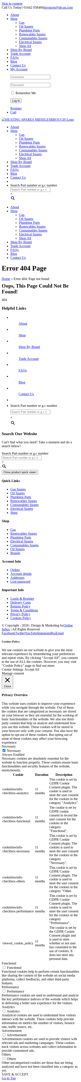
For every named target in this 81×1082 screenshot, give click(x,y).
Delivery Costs (20, 602)
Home (6, 279)
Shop (22, 335)
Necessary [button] (9, 746)
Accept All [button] (31, 669)
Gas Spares (18, 489)
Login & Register (22, 598)
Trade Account (29, 359)
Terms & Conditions (24, 610)
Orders (15, 570)
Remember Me (25, 93)
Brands (15, 553)
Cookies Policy (20, 618)
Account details (21, 574)
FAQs (23, 370)
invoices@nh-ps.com (58, 7)
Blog (22, 382)
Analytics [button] (8, 1007)
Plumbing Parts (20, 497)
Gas (13, 529)
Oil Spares (17, 493)
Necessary (14, 751)
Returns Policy (20, 606)
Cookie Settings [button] (12, 669)
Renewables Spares (23, 501)
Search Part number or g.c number (33, 185)
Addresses (17, 577)
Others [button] (6, 1054)
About (23, 323)
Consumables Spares (24, 505)
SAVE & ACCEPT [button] (15, 1074)
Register (16, 108)
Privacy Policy (20, 614)
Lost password (20, 581)
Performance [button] (10, 987)
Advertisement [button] (12, 1031)
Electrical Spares (21, 509)
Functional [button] (9, 963)
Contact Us (26, 394)
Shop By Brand (29, 347)
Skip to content (12, 3)
